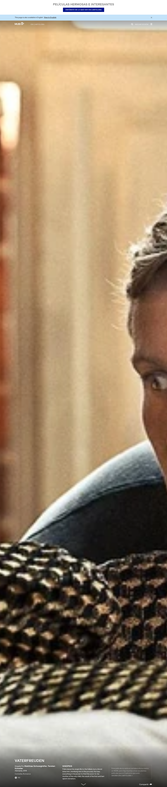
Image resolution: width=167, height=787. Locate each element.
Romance (27, 774)
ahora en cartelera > (122, 775)
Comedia (18, 774)
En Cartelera (38, 24)
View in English (50, 17)
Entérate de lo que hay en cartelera (84, 10)
